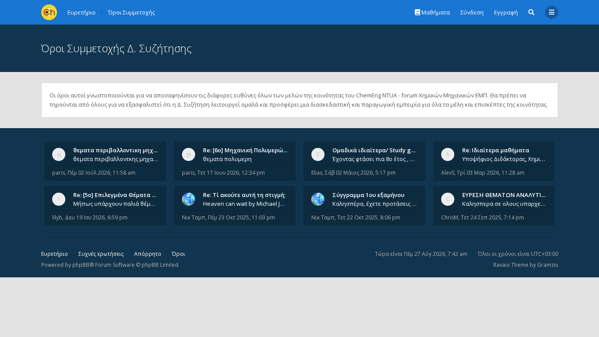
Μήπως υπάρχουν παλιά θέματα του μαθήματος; (115, 204)
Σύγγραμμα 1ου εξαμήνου (368, 195)
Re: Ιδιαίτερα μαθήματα (495, 150)
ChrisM (449, 217)
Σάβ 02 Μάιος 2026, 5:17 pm (360, 172)
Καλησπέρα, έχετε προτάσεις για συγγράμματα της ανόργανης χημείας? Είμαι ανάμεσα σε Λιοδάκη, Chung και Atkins (374, 204)
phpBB (80, 265)
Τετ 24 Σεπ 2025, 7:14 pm (492, 217)
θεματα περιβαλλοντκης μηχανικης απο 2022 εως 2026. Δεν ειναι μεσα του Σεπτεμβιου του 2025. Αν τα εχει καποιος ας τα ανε (115, 159)
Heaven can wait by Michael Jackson (245, 204)
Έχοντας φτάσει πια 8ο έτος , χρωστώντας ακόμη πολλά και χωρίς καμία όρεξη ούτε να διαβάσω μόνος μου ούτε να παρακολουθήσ (374, 159)
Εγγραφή (506, 12)
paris (58, 172)
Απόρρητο (147, 254)
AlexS (447, 172)
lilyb (57, 217)
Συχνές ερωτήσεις (101, 254)
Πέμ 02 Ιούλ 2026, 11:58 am (101, 172)
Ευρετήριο (54, 254)
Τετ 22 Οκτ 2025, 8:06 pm (368, 217)
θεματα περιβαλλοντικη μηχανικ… (121, 150)
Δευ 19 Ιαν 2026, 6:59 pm (96, 217)
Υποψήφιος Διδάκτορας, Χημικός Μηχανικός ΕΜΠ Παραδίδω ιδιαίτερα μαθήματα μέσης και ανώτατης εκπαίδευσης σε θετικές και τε (504, 159)
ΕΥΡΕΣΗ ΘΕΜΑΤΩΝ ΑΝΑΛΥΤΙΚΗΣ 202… (515, 195)
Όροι (178, 254)
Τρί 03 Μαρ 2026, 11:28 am (490, 172)
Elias (316, 172)
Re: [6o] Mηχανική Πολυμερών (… (248, 150)
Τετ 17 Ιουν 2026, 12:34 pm (231, 172)
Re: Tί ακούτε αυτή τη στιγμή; (244, 195)
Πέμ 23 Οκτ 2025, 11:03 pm (241, 217)
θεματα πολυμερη (227, 159)
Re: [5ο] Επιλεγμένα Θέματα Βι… (117, 195)
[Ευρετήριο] (49, 12)
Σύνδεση (472, 12)
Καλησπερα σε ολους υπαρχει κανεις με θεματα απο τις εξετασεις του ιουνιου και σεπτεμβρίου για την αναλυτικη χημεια (504, 204)
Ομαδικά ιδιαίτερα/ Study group (378, 150)
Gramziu (547, 265)
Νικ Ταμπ (193, 217)
